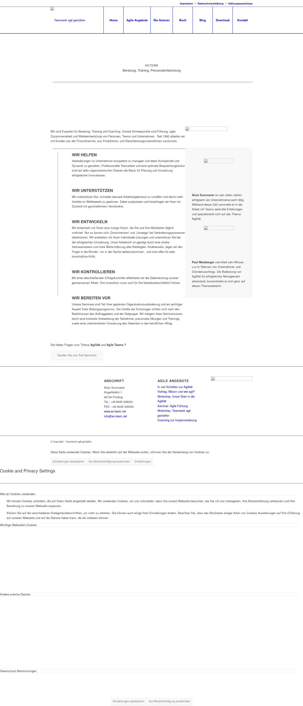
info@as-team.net (115, 416)
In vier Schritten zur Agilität (175, 387)
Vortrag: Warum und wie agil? (176, 391)
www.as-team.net (115, 411)
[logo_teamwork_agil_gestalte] (68, 20)
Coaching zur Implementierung (177, 420)
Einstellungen (143, 461)
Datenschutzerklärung (211, 3)
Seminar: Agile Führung (172, 406)
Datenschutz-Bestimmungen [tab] (18, 671)
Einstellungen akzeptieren (68, 461)
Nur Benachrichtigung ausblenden (109, 461)
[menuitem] (186, 3)
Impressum (186, 3)
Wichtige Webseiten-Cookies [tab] (18, 525)
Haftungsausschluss (240, 3)
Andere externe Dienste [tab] (15, 594)
